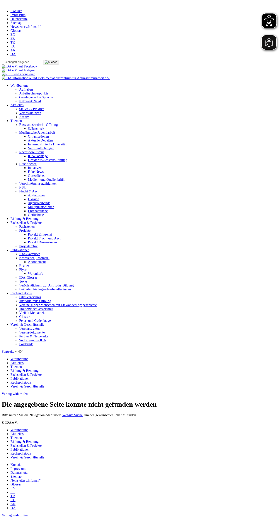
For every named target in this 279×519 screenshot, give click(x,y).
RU (12, 46)
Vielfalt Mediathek (32, 313)
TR (12, 42)
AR (12, 50)
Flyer (22, 269)
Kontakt (16, 11)
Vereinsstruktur (29, 328)
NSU (22, 187)
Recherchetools (21, 293)
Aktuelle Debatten (40, 140)
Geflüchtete (36, 215)
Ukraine (33, 199)
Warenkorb (35, 273)
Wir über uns (19, 85)
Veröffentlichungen (41, 148)
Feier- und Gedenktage (35, 320)
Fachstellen (27, 226)
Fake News (36, 172)
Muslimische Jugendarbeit (37, 132)
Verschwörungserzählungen (38, 183)
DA (13, 54)
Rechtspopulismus (31, 152)
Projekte (25, 230)
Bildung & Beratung (24, 219)
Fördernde (26, 344)
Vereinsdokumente (32, 332)
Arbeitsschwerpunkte (33, 93)
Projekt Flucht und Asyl (44, 238)
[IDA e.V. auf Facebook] (19, 66)
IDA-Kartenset (29, 254)
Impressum (18, 15)
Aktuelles (17, 105)
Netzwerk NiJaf (30, 101)
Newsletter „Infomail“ (25, 27)
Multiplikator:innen (41, 207)
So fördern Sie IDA (32, 340)
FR (12, 38)
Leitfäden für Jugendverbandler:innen (45, 289)
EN (12, 34)
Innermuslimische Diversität (47, 144)
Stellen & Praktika (31, 109)
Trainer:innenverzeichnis (36, 309)
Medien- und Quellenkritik (46, 179)
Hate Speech (28, 164)
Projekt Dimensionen (42, 242)
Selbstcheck (36, 128)
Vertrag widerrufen (15, 394)
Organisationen (38, 136)
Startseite (8, 351)
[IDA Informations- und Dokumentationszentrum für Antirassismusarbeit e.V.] (56, 78)
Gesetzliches (36, 175)
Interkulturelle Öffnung (35, 301)
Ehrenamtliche (38, 211)
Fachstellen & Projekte (26, 222)
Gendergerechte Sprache (36, 97)
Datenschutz (18, 19)
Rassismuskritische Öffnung (38, 124)
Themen (16, 121)
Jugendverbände (39, 203)
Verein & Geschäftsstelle (27, 324)
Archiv (24, 117)
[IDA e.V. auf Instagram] (19, 70)
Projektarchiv (28, 246)
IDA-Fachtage (38, 156)
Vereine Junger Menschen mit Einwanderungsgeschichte (58, 305)
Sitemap (16, 23)
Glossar (15, 30)
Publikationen (19, 250)
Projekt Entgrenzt (40, 234)
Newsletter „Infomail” (34, 258)
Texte (23, 281)
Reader (24, 266)
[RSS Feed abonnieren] (18, 74)
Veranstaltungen (30, 113)
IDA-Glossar (28, 277)
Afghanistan (36, 195)
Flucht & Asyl (29, 191)
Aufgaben (26, 89)
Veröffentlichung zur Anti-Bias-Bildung (46, 285)
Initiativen (35, 168)
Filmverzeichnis (30, 297)
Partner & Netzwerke (33, 336)
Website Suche (72, 415)
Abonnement (37, 262)
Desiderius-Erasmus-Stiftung (47, 160)
